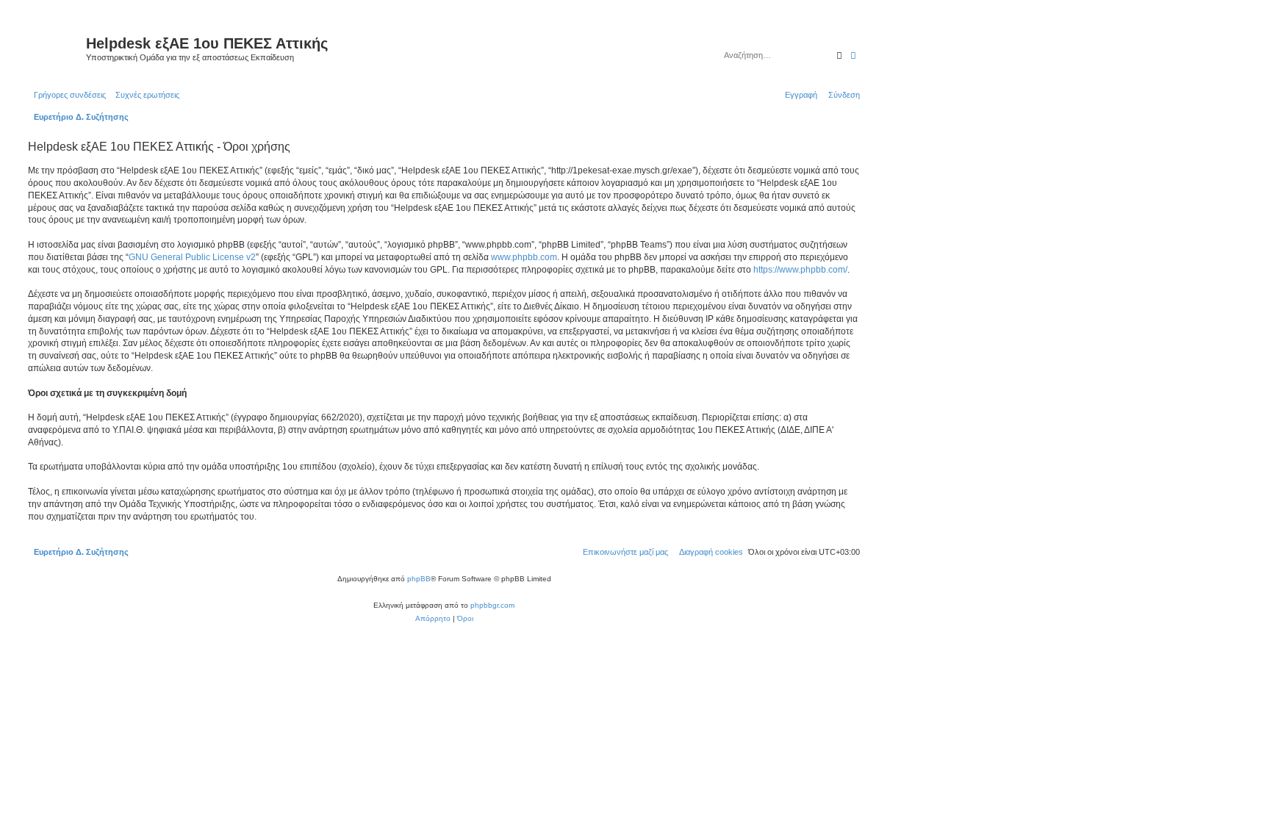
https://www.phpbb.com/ (800, 270)
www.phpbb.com (524, 257)
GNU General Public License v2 (192, 257)
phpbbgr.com (492, 605)
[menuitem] (144, 95)
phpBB (419, 579)
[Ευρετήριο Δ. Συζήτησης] (55, 47)
